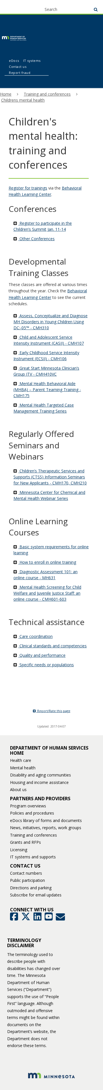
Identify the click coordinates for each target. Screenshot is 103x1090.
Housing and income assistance (39, 782)
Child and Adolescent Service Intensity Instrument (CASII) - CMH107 (48, 340)
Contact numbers (26, 873)
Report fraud (19, 72)
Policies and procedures (32, 813)
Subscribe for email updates (36, 895)
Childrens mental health (23, 100)
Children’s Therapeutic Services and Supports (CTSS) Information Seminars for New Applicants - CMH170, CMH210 (50, 477)
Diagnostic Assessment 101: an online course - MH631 (45, 574)
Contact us (17, 66)
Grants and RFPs (25, 842)
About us (18, 789)
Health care (20, 760)
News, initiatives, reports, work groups (45, 827)
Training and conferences (47, 94)
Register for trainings (28, 188)
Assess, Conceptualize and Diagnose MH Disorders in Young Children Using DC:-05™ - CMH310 (50, 321)
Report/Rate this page (53, 711)
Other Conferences (36, 238)
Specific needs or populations (46, 664)
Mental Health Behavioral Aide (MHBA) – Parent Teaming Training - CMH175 (47, 389)
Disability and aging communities (40, 775)
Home (5, 94)
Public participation (27, 880)
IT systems (32, 60)
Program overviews (28, 806)
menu (14, 6)
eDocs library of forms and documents (46, 820)
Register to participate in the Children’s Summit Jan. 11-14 (42, 226)
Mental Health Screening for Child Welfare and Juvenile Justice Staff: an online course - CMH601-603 (47, 593)
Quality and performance (42, 655)
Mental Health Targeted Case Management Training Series (43, 408)
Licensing (18, 849)
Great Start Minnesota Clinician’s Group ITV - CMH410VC (46, 371)
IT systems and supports (33, 857)
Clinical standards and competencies (52, 646)
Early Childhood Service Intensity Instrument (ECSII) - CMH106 (46, 355)
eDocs (14, 60)
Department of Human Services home (49, 750)
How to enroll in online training (47, 562)
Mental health (22, 767)
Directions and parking (31, 887)
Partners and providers (40, 798)
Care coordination (35, 636)
